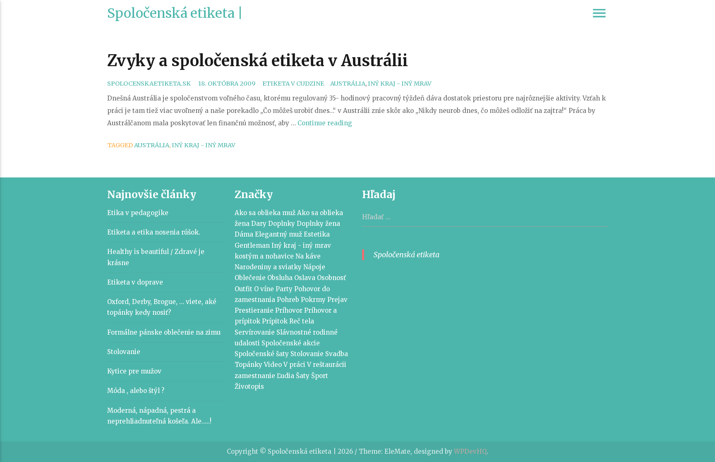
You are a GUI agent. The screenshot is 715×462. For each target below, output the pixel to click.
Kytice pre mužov (134, 371)
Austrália (347, 83)
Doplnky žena (318, 223)
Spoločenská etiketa (406, 254)
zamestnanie (255, 376)
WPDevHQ (470, 451)
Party (284, 289)
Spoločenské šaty (262, 354)
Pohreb (288, 300)
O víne (264, 289)
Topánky (248, 365)
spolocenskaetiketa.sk (149, 83)
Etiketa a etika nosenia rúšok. (153, 232)
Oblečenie (250, 278)
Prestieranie (254, 310)
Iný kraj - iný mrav (400, 83)
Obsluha (280, 278)
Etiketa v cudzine (293, 83)
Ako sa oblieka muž (265, 213)
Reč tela (301, 321)
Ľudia (285, 376)
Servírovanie (255, 332)
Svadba (336, 354)
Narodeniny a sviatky (268, 267)
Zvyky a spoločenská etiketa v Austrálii (257, 60)
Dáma (244, 234)
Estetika (317, 234)
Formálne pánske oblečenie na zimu (164, 332)
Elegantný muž (278, 234)
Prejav (337, 300)
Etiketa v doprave (135, 282)
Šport (319, 376)
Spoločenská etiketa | (175, 13)
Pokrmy (313, 300)
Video (273, 365)
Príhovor (288, 310)
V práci (294, 365)
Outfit (243, 289)
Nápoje (314, 267)
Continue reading (325, 123)
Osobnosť (331, 278)
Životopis (249, 386)
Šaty (303, 376)
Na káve (308, 256)
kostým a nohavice (264, 256)
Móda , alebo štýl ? (135, 391)
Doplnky (281, 223)
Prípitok (275, 321)
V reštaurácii (326, 365)
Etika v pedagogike (137, 213)
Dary (258, 223)
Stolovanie (123, 352)
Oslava (304, 278)
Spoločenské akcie (291, 343)
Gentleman (252, 245)
